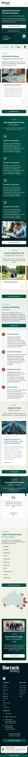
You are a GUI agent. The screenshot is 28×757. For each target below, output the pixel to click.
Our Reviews (22, 690)
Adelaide (6, 546)
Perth (5, 568)
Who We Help (22, 687)
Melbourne (7, 562)
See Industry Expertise (14, 296)
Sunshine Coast (8, 571)
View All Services (14, 111)
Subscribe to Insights (14, 740)
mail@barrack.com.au (10, 716)
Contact (21, 694)
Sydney (6, 574)
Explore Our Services (14, 31)
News (20, 696)
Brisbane (6, 549)
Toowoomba (7, 577)
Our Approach (14, 325)
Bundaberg (7, 552)
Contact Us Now (14, 656)
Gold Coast (7, 559)
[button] (7, 37)
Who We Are (22, 685)
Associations (22, 692)
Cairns (5, 556)
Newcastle (7, 565)
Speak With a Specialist (14, 26)
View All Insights (14, 472)
